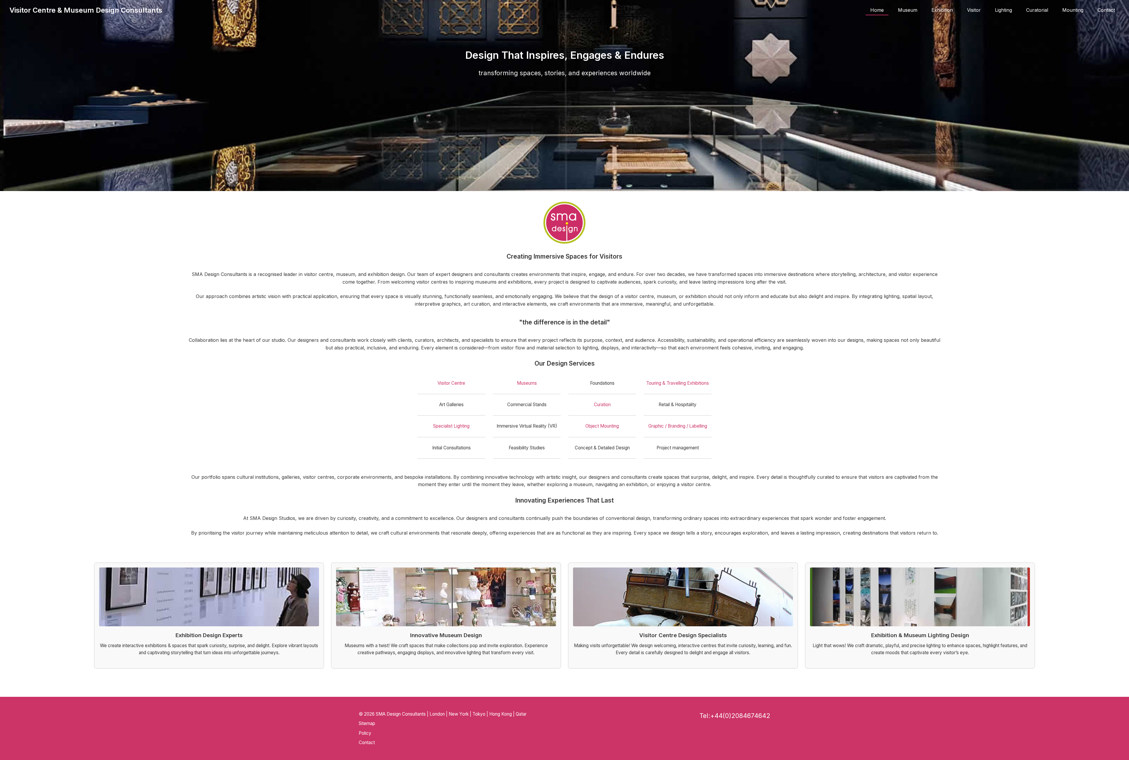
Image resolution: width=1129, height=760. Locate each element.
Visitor (974, 10)
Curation (602, 404)
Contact (1106, 10)
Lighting (1003, 10)
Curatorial (1037, 10)
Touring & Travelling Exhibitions (677, 383)
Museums (527, 383)
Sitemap (367, 723)
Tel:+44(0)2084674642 (734, 715)
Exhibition (942, 10)
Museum (907, 10)
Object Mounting (602, 426)
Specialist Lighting (451, 426)
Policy (365, 733)
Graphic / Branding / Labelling (677, 426)
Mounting (1072, 10)
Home (877, 10)
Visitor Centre (451, 383)
